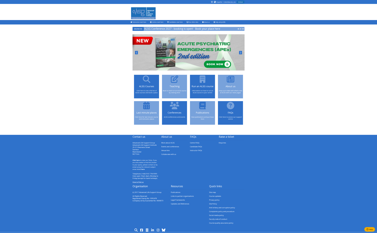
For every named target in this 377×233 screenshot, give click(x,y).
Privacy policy (214, 200)
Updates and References (180, 204)
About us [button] (207, 22)
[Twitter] (147, 230)
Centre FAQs (194, 143)
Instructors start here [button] (139, 22)
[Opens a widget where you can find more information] (369, 229)
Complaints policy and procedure (221, 211)
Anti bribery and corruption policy (222, 207)
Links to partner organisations (182, 196)
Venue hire (165, 150)
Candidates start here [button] (176, 22)
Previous (136, 52)
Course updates (215, 196)
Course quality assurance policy (221, 223)
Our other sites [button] (193, 22)
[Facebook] (141, 230)
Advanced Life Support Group (150, 192)
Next (240, 52)
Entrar (240, 2)
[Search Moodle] (136, 230)
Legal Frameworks (178, 200)
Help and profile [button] (220, 22)
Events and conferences (170, 146)
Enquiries (222, 143)
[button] (224, 1)
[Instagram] (158, 230)
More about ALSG (168, 143)
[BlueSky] (163, 230)
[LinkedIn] (152, 230)
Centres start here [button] (157, 22)
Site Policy (213, 204)
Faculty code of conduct (218, 219)
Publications (175, 192)
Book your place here (207, 28)
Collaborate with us (168, 154)
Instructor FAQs (196, 150)
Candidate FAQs (196, 146)
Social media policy (216, 215)
